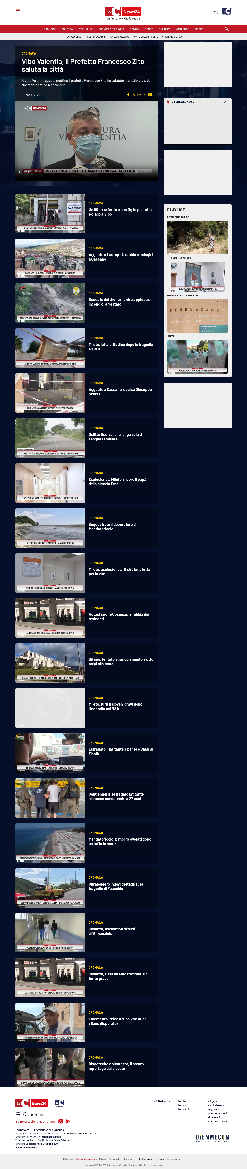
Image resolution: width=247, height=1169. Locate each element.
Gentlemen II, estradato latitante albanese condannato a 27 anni (116, 796)
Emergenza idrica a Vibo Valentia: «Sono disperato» (117, 1021)
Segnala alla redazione (86, 1159)
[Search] (227, 29)
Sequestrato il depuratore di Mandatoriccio (113, 526)
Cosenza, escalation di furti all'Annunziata (112, 931)
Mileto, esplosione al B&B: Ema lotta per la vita (119, 571)
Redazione (68, 1159)
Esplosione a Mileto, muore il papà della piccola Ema (117, 481)
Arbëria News (181, 258)
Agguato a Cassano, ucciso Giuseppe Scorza (120, 391)
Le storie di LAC (178, 217)
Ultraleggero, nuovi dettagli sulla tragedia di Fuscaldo (116, 886)
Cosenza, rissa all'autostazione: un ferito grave (118, 976)
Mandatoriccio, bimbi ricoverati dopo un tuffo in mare (120, 841)
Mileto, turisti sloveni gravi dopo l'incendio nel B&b (115, 706)
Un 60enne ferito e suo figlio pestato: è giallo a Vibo (120, 211)
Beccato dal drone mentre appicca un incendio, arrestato (121, 301)
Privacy (102, 1159)
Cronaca (96, 203)
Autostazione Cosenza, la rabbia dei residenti (119, 616)
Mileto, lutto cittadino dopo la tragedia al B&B (121, 346)
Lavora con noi (174, 1159)
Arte (170, 336)
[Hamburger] (17, 11)
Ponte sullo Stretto (182, 295)
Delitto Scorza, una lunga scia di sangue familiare (116, 436)
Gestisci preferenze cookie (152, 1158)
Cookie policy (115, 1159)
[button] (128, 94)
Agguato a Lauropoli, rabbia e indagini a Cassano (121, 256)
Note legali (129, 1159)
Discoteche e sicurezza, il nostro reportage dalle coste (116, 1066)
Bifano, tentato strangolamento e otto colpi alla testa (121, 661)
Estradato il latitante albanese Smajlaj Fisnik (121, 751)
